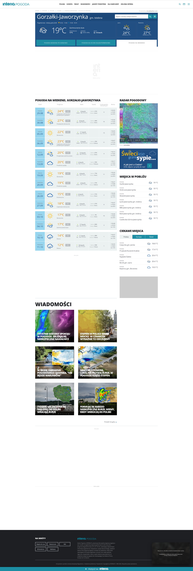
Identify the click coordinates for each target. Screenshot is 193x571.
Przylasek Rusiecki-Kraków (129, 250)
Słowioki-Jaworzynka (127, 195)
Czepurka (127, 244)
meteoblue (127, 145)
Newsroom (52, 544)
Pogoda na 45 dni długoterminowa (96, 43)
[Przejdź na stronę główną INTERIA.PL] (9, 4)
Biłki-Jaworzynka (130, 207)
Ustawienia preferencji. (90, 564)
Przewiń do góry (109, 422)
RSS (65, 544)
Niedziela (141, 22)
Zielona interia (127, 4)
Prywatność (99, 564)
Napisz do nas (40, 544)
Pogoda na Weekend (137, 43)
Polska (62, 4)
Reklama (52, 549)
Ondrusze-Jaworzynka (128, 189)
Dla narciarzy (113, 4)
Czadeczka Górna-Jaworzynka (131, 219)
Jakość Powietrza (99, 4)
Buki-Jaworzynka (130, 213)
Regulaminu (80, 564)
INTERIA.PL (113, 564)
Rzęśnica (128, 268)
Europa (69, 4)
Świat (76, 4)
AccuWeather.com (152, 11)
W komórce (40, 549)
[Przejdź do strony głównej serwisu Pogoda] (22, 4)
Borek (126, 262)
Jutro (119, 22)
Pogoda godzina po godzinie (55, 43)
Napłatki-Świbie (125, 256)
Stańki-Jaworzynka (126, 183)
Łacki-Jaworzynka (131, 201)
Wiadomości (85, 4)
